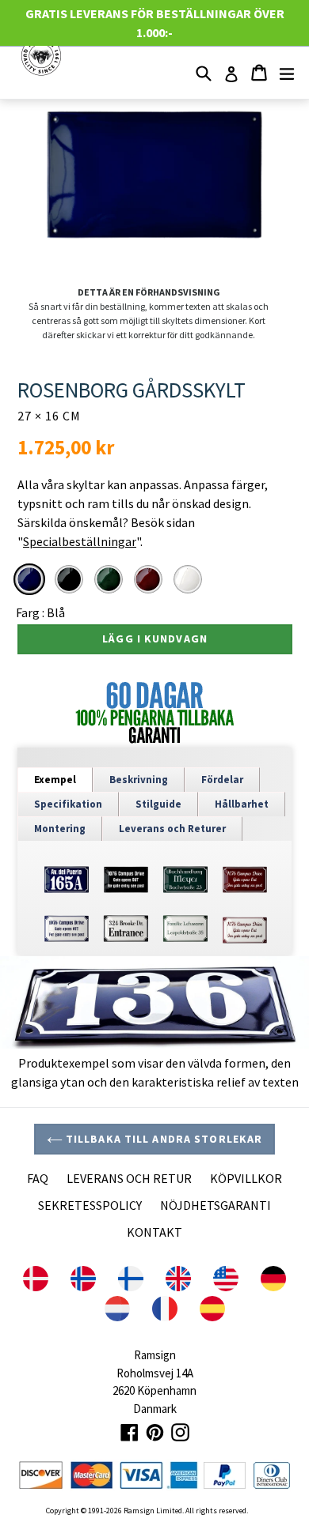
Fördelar (222, 779)
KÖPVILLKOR (246, 1178)
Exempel (55, 779)
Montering (60, 828)
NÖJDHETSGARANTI (215, 1205)
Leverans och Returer (172, 828)
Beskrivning (138, 779)
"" (78, 541)
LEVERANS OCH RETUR (129, 1178)
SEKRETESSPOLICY (90, 1205)
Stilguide (158, 804)
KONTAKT (154, 1232)
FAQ (37, 1178)
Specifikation (68, 804)
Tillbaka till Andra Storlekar (163, 1139)
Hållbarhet (242, 804)
